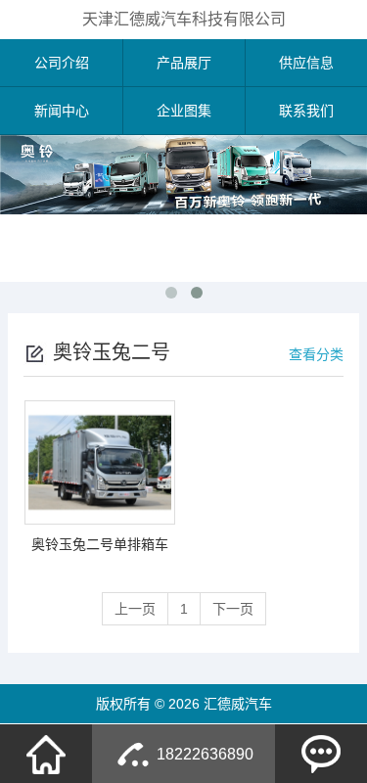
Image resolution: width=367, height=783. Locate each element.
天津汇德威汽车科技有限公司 (184, 19)
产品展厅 (184, 62)
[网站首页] (46, 753)
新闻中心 (61, 110)
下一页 (232, 609)
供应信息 (306, 62)
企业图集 (184, 110)
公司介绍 (61, 62)
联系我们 (306, 110)
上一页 (135, 609)
